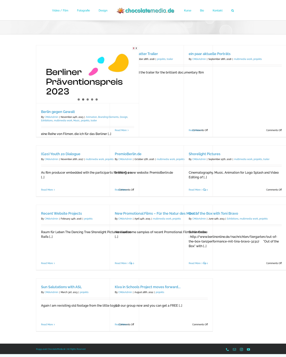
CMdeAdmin (51, 117)
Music (76, 120)
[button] (216, 10)
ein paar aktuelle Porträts (210, 54)
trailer (94, 120)
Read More (121, 130)
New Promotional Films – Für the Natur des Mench (156, 213)
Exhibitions (47, 120)
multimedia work (63, 120)
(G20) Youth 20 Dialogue (60, 154)
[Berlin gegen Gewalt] (87, 74)
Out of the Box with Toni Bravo (213, 213)
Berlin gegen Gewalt (58, 112)
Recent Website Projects (61, 213)
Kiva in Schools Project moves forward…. (148, 287)
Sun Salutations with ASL (61, 287)
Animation (91, 117)
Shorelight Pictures (204, 154)
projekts (85, 120)
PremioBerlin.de (128, 154)
